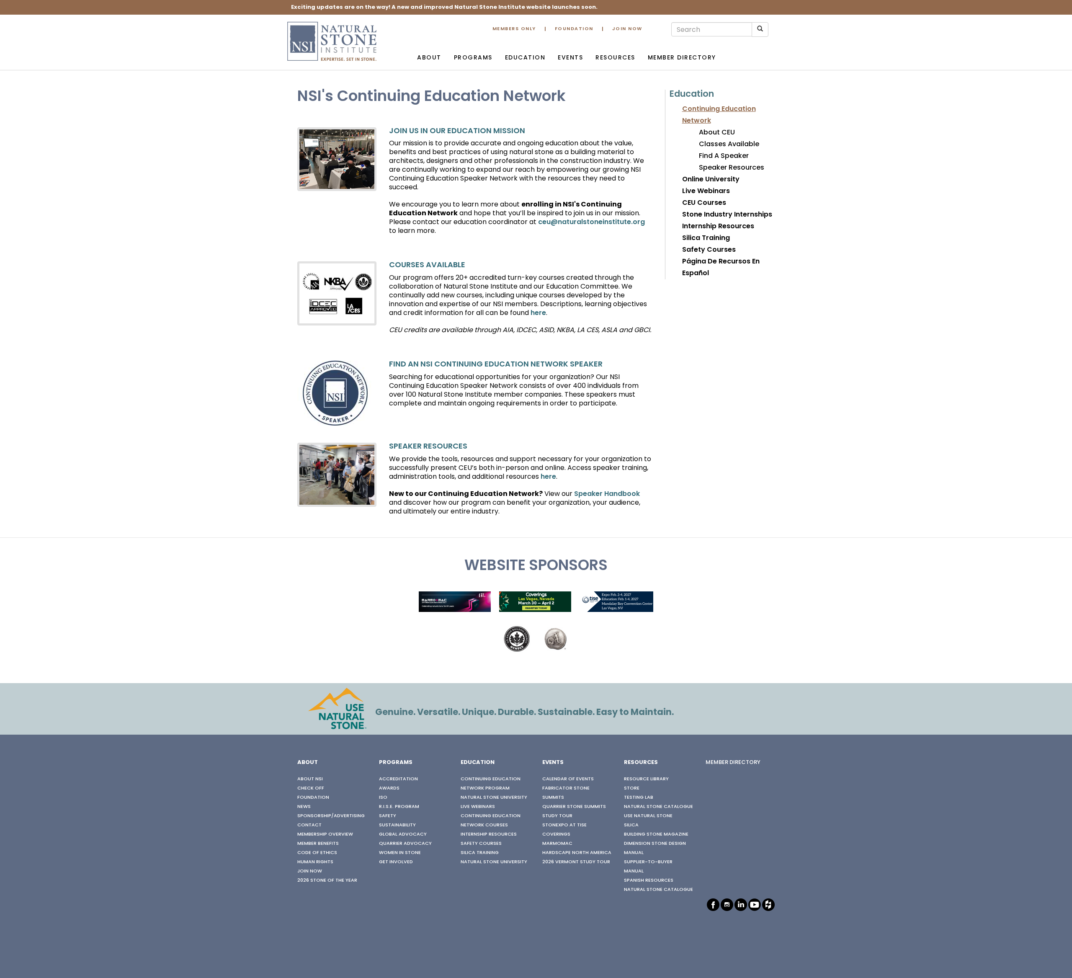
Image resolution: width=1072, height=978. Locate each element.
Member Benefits (318, 843)
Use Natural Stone (648, 816)
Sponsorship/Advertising (331, 816)
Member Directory (682, 58)
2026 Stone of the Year (327, 880)
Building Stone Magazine (656, 834)
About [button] (429, 58)
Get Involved (396, 862)
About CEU (717, 132)
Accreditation (398, 779)
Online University (711, 179)
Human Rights (315, 862)
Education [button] (525, 58)
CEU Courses (704, 203)
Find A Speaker (724, 156)
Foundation (574, 29)
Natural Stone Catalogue (658, 806)
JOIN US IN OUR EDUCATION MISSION (457, 131)
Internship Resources (718, 226)
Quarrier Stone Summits (574, 806)
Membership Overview (325, 834)
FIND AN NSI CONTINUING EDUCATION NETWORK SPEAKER (496, 364)
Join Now (627, 29)
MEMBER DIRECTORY (733, 762)
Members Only (514, 29)
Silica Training (706, 238)
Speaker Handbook (607, 494)
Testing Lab (638, 797)
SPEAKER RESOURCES (428, 446)
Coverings (556, 834)
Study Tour (557, 816)
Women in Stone (400, 853)
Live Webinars (706, 191)
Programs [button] (473, 58)
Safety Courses (709, 250)
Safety (387, 816)
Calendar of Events (568, 779)
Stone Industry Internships (727, 214)
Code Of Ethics (317, 853)
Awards (389, 788)
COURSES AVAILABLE (427, 265)
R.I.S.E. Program (399, 806)
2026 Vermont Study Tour (576, 862)
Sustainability (397, 825)
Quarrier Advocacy (405, 843)
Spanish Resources (648, 880)
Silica (631, 825)
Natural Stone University (494, 797)
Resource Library (646, 779)
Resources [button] (615, 58)
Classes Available (729, 144)
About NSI (310, 779)
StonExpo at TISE (564, 825)
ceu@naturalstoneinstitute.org (591, 222)
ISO (383, 797)
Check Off (310, 788)
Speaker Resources (731, 168)
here (538, 313)
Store (631, 788)
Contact (309, 825)
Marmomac (557, 843)
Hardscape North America (576, 853)
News (304, 806)
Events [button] (570, 58)
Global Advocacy (403, 834)
